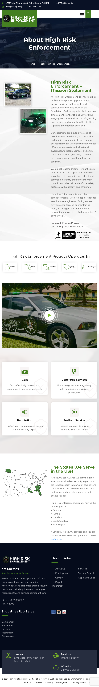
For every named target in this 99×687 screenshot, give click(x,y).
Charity (49, 682)
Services (82, 568)
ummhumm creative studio (84, 679)
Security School (86, 573)
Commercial (8, 621)
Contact (59, 577)
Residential (8, 625)
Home (32, 64)
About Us (60, 568)
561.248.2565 (35, 6)
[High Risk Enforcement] (19, 18)
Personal (6, 629)
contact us (56, 539)
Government (8, 636)
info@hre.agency (14, 6)
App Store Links (86, 577)
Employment (61, 573)
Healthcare (7, 632)
